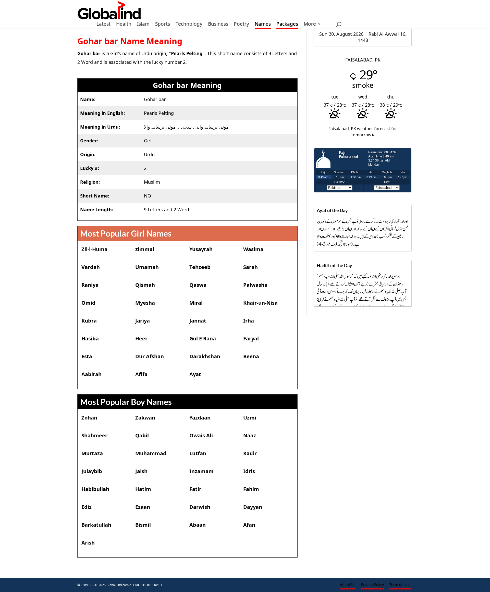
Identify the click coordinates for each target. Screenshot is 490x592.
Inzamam (201, 471)
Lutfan (197, 453)
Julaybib (91, 471)
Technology (189, 24)
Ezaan (142, 506)
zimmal (144, 249)
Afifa (141, 374)
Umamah (147, 267)
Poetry (241, 24)
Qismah (145, 284)
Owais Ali (201, 435)
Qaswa (197, 284)
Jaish (141, 471)
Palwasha (255, 284)
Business (218, 24)
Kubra (89, 320)
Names (263, 24)
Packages (287, 24)
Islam (143, 24)
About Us (348, 585)
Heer (141, 338)
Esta (86, 356)
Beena (251, 356)
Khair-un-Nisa (260, 302)
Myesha (145, 302)
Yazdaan (200, 417)
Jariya (142, 320)
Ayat (195, 374)
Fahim (251, 489)
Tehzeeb (200, 267)
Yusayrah (201, 249)
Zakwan (145, 417)
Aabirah (91, 374)
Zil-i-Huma (94, 249)
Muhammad (150, 453)
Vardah (90, 267)
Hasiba (90, 338)
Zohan (89, 417)
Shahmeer (94, 435)
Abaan (197, 524)
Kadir (250, 453)
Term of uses (400, 585)
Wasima (253, 249)
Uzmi (249, 417)
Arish (88, 542)
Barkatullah (96, 524)
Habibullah (95, 489)
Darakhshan (204, 356)
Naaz (249, 435)
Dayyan (252, 506)
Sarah (250, 267)
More (310, 24)
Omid (88, 302)
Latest (103, 24)
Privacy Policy (372, 585)
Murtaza (92, 453)
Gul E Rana (202, 338)
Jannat (197, 320)
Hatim (143, 489)
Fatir (195, 489)
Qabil (142, 435)
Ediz (86, 506)
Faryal (251, 338)
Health (123, 24)
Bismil (143, 524)
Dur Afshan (149, 356)
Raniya (90, 284)
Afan (249, 524)
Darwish (199, 506)
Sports (162, 24)
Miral (196, 302)
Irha (248, 320)
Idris (249, 471)
